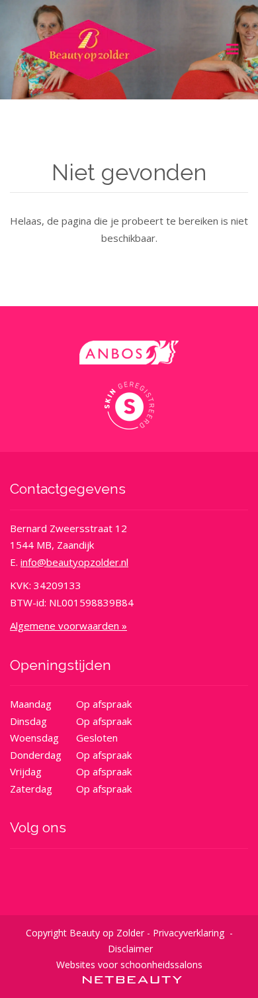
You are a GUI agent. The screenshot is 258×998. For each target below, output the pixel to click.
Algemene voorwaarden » (68, 625)
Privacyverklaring (188, 932)
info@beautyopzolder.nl (74, 562)
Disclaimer (130, 948)
